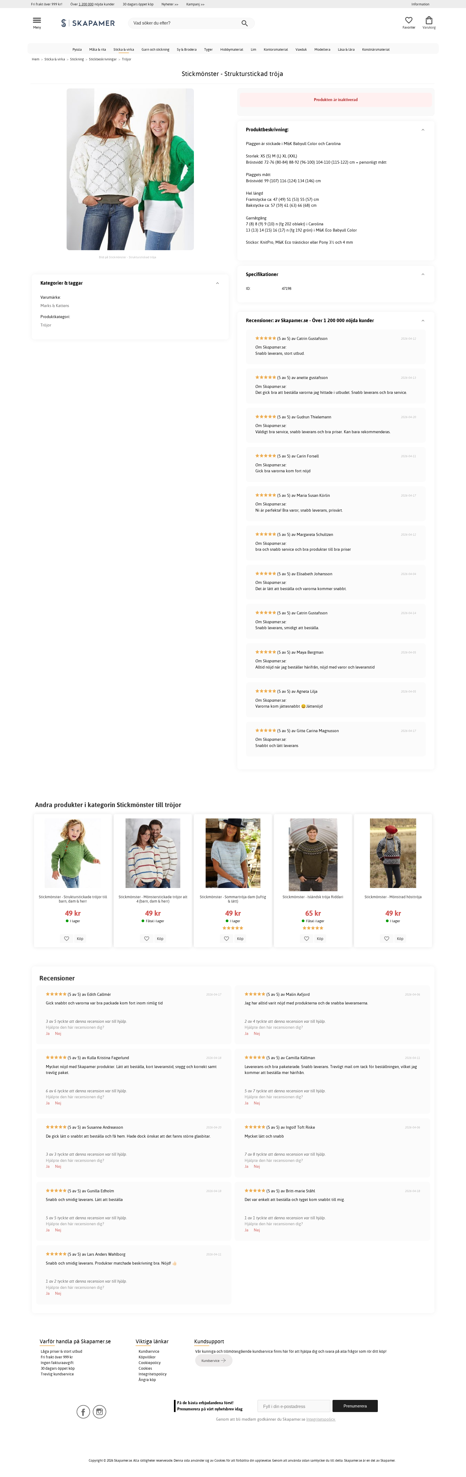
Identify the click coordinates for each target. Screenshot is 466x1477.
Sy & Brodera (187, 49)
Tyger (208, 49)
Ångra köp (147, 1379)
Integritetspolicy (153, 1374)
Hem (35, 59)
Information (420, 4)
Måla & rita (97, 49)
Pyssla (77, 49)
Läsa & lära (346, 49)
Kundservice (149, 1351)
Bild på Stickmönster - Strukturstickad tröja (127, 257)
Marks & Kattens (54, 305)
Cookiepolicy (150, 1362)
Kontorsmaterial (276, 49)
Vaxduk (301, 49)
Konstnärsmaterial (376, 49)
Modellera (322, 49)
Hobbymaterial (231, 49)
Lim (253, 49)
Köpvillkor (147, 1357)
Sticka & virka (124, 49)
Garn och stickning (155, 49)
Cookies (145, 1368)
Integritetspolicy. (321, 1419)
